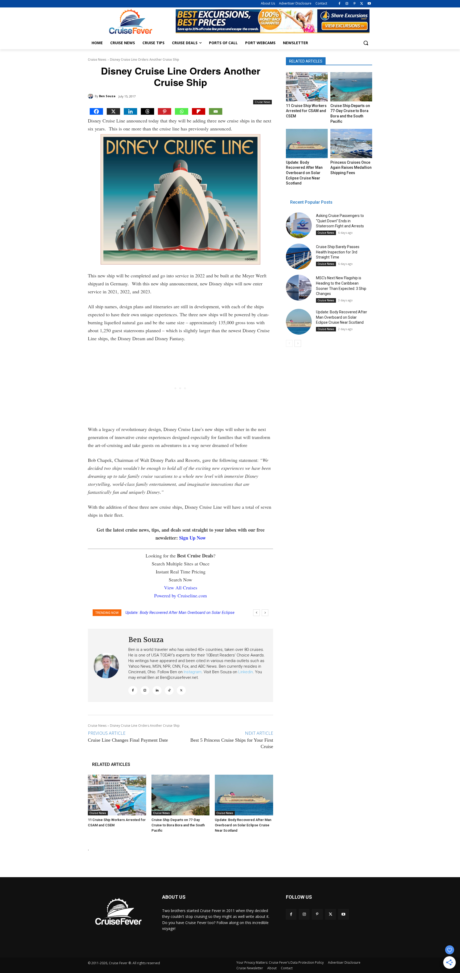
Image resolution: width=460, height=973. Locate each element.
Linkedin (245, 672)
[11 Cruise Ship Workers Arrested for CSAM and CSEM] (117, 795)
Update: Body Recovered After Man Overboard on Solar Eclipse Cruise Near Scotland (243, 825)
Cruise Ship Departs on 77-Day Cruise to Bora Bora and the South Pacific (178, 825)
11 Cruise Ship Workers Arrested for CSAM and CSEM (306, 111)
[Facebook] (339, 4)
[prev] (256, 612)
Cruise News (97, 59)
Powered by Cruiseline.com (180, 595)
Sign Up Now (192, 537)
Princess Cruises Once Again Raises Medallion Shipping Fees (351, 167)
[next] (265, 612)
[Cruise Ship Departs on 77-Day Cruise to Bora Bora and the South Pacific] (180, 795)
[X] (362, 4)
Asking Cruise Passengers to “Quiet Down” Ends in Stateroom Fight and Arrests (340, 221)
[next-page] (297, 343)
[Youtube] (369, 4)
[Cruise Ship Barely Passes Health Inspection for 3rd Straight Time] (299, 256)
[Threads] (147, 111)
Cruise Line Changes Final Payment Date (128, 740)
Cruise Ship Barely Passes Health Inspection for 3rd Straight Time (337, 252)
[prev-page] (289, 343)
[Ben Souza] (91, 96)
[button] (365, 42)
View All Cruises (180, 587)
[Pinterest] (354, 4)
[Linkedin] (130, 111)
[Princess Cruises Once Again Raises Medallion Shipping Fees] (351, 143)
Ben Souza (107, 96)
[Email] (216, 111)
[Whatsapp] (182, 111)
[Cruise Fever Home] (130, 21)
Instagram (193, 672)
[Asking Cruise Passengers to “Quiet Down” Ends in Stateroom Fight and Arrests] (299, 225)
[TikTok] (169, 690)
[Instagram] (347, 4)
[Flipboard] (199, 111)
